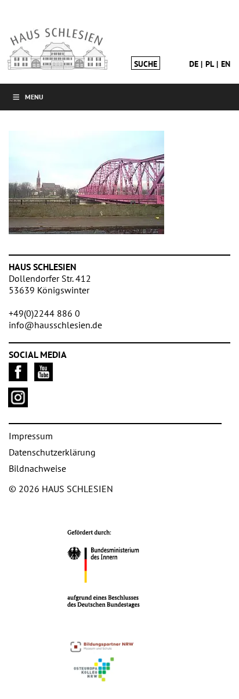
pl (209, 64)
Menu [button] (34, 96)
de (193, 64)
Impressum (31, 436)
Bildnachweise (37, 468)
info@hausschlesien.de (55, 325)
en (225, 64)
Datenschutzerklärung (52, 452)
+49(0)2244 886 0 (44, 313)
